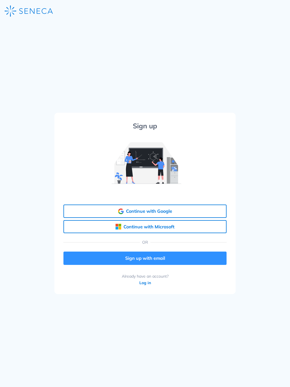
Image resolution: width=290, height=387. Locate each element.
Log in (145, 282)
